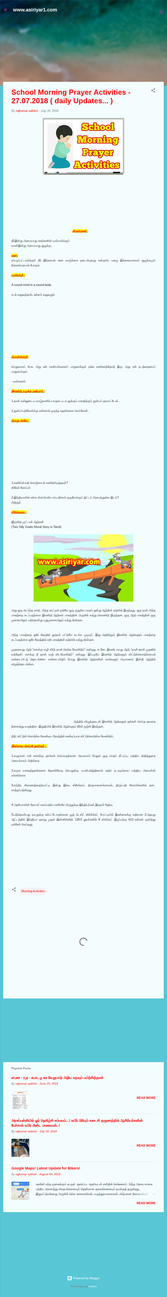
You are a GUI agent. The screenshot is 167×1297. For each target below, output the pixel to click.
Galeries (93, 1286)
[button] (153, 91)
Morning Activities (33, 891)
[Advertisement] (85, 49)
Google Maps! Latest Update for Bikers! (45, 1168)
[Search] (161, 13)
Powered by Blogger (86, 1278)
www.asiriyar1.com (35, 9)
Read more (146, 1097)
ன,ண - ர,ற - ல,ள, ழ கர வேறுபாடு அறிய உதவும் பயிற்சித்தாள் (57, 1078)
